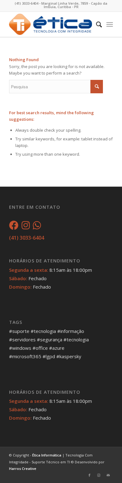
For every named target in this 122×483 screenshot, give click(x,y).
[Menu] (109, 24)
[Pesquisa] (96, 24)
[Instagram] (26, 227)
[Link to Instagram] (99, 475)
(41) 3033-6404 (26, 237)
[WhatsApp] (37, 227)
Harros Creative (22, 468)
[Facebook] (13, 227)
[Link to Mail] (108, 475)
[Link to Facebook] (89, 475)
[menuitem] (96, 24)
